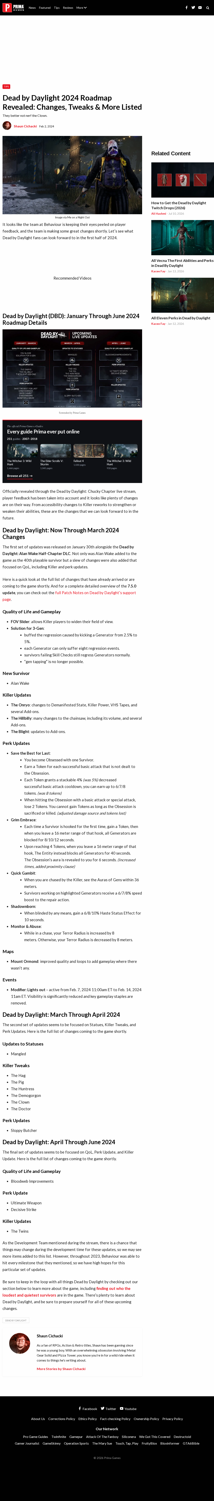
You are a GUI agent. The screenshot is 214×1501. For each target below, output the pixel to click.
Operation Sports (76, 1443)
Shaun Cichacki (25, 126)
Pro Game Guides (35, 1437)
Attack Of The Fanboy (102, 1437)
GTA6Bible (191, 1443)
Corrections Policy (61, 1419)
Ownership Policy (146, 1419)
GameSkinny (52, 1443)
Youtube (130, 1409)
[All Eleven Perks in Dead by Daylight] (182, 296)
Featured (45, 7)
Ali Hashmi (158, 213)
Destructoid (182, 1437)
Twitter (110, 1409)
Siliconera (129, 1437)
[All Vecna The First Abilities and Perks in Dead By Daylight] (182, 238)
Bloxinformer (170, 1443)
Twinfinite (58, 1437)
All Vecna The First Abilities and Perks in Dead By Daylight (182, 263)
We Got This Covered (154, 1437)
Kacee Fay (158, 271)
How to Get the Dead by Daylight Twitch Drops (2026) (178, 205)
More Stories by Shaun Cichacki (61, 1369)
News (32, 7)
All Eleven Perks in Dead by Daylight (180, 318)
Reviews (68, 7)
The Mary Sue (102, 1443)
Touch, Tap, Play (126, 1443)
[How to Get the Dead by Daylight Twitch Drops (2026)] (182, 180)
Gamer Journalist (27, 1443)
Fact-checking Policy (115, 1419)
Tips (57, 7)
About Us (82, 5)
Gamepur (76, 1437)
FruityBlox (149, 1443)
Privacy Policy (172, 1419)
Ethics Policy (87, 1419)
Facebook (89, 1409)
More (84, 9)
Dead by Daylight (16, 1320)
